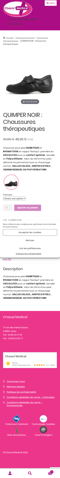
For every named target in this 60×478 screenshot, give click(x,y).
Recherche (30, 473)
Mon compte (10, 473)
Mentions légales (16, 386)
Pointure (7, 194)
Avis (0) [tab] (7, 259)
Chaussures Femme (25, 37)
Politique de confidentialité (28, 253)
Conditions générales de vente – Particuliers (31, 397)
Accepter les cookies (30, 232)
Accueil (9, 37)
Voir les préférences (30, 248)
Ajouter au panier (27, 207)
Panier (46, 471)
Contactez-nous (16, 381)
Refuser (30, 240)
